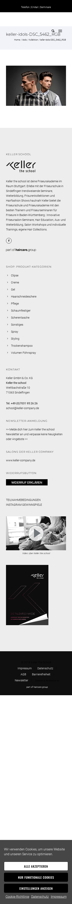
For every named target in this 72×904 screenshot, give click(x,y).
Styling (15, 338)
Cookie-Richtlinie (17, 897)
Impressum (59, 897)
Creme (15, 282)
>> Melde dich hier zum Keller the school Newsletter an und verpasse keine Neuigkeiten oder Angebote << (34, 434)
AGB (23, 674)
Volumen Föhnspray (23, 352)
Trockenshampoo (22, 345)
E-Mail (34, 7)
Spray (14, 331)
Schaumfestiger (21, 310)
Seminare (45, 7)
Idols (24, 40)
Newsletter (21, 680)
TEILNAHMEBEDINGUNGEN (23, 499)
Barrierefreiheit (41, 674)
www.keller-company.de (20, 460)
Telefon (25, 7)
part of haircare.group (37, 687)
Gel (13, 289)
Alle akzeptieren (36, 866)
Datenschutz (40, 897)
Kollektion (33, 40)
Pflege (15, 303)
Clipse (14, 275)
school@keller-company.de (22, 408)
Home (17, 40)
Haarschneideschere (23, 296)
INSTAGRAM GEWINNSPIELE (24, 504)
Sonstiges (17, 324)
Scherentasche (20, 317)
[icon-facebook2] (10, 241)
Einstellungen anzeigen (36, 888)
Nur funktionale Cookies (36, 877)
